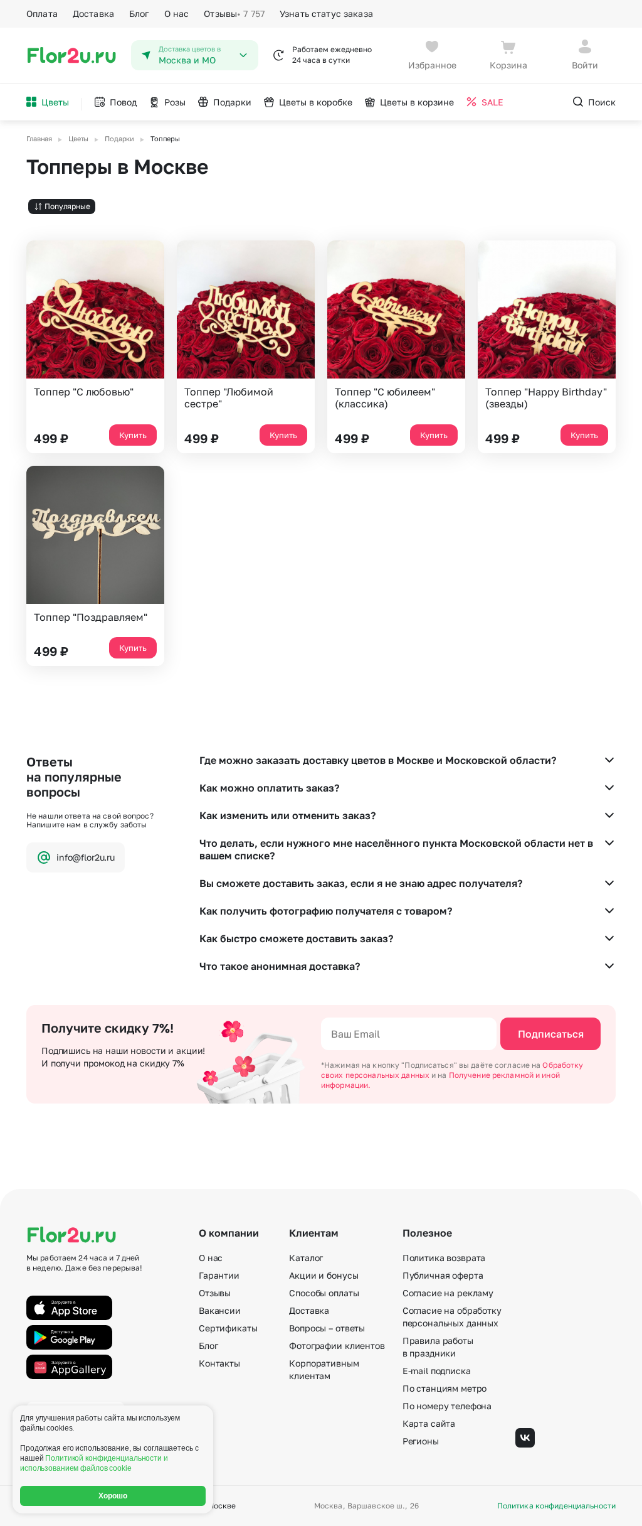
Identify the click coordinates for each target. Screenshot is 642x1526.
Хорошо (113, 1495)
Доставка (93, 13)
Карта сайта (429, 1423)
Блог (139, 13)
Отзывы (234, 13)
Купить (133, 435)
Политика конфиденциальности (556, 1506)
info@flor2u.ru (85, 857)
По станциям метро (445, 1388)
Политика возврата (444, 1257)
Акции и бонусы (323, 1275)
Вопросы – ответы (327, 1328)
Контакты (219, 1363)
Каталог (306, 1257)
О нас (176, 13)
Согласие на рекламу (448, 1292)
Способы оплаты (324, 1292)
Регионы (421, 1441)
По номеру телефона (447, 1405)
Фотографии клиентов (336, 1345)
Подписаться (551, 1034)
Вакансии (220, 1310)
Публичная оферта (443, 1275)
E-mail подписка (437, 1370)
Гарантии (219, 1275)
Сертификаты (228, 1328)
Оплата (42, 13)
